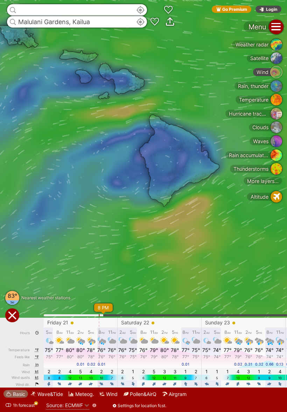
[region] (143, 206)
